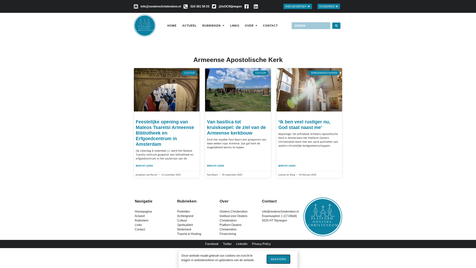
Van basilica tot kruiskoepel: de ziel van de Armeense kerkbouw (236, 127)
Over (249, 25)
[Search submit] (336, 26)
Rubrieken (211, 25)
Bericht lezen (144, 165)
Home (172, 25)
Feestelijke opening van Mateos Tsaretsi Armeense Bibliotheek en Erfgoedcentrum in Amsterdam (165, 133)
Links (234, 25)
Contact (270, 25)
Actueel (189, 25)
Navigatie (143, 201)
